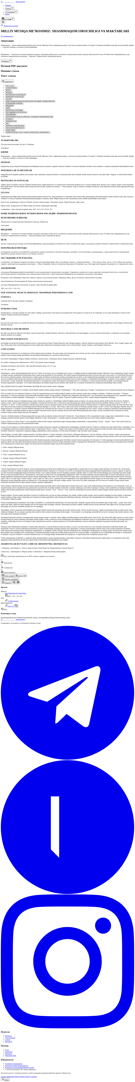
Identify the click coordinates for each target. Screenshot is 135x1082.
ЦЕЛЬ (8, 108)
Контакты (8, 1041)
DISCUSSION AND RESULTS (15, 128)
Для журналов (10, 1038)
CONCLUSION (10, 130)
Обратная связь (10, 1055)
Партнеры (8, 1052)
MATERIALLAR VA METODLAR (16, 94)
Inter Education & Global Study (15, 593)
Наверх (6, 1080)
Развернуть (5, 61)
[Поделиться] (14, 582)
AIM (7, 123)
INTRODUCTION (11, 121)
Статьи (7, 1040)
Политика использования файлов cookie (19, 1067)
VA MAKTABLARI (11, 88)
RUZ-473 (11, 606)
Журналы (8, 1036)
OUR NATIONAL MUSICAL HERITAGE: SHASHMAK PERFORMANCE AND (29, 117)
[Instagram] (67, 1028)
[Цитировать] (18, 582)
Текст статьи (10, 86)
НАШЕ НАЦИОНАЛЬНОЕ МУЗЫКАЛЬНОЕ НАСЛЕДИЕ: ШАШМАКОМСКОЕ (30, 101)
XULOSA (8, 99)
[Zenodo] (67, 893)
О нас (7, 1050)
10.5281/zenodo (13, 601)
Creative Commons (30, 1077)
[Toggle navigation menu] (3, 22)
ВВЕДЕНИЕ (10, 106)
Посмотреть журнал (11, 26)
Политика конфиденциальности (16, 1066)
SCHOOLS (9, 119)
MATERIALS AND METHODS (15, 126)
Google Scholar (19, 1077)
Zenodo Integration (7, 1077)
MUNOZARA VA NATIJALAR (15, 97)
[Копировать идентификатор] (16, 606)
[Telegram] (67, 759)
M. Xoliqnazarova (7, 36)
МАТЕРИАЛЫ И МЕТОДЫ (14, 110)
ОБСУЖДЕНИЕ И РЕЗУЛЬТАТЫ (16, 112)
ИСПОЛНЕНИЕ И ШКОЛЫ (14, 103)
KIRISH (8, 90)
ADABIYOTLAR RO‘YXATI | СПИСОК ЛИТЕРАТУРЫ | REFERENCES (27, 132)
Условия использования (13, 1064)
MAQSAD (9, 92)
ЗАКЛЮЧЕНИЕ (11, 114)
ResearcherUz (20, 2)
